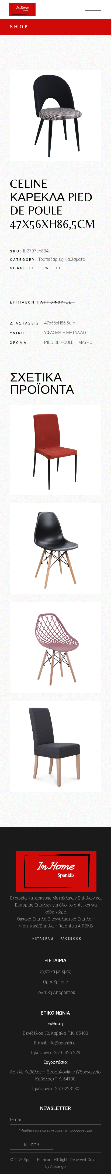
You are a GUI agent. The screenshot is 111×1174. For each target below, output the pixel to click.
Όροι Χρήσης (55, 981)
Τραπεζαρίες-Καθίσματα (61, 259)
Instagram (42, 938)
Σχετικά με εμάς (55, 971)
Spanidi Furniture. (39, 1160)
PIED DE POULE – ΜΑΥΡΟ (68, 342)
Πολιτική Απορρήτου (55, 992)
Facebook (70, 938)
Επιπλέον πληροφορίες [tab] (41, 302)
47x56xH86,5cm (59, 323)
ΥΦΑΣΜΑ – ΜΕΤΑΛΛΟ (65, 332)
